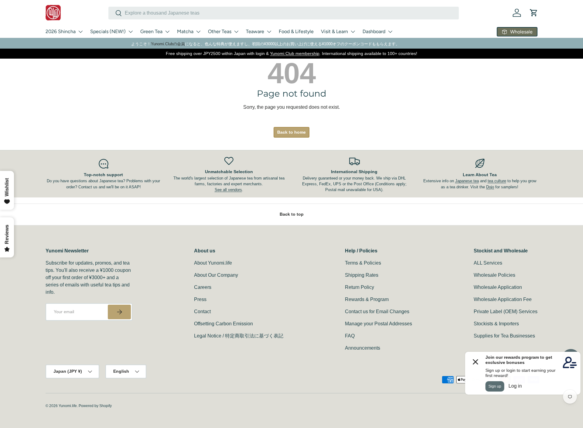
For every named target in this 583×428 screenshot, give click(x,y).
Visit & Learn (334, 31)
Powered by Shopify (95, 406)
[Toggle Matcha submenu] (198, 31)
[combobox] (283, 13)
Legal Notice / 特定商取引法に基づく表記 (238, 335)
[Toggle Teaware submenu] (269, 31)
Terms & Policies (363, 262)
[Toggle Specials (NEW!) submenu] (130, 31)
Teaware (255, 31)
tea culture (497, 181)
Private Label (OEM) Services (505, 311)
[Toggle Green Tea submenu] (167, 31)
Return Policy (359, 287)
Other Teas (219, 31)
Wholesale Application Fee (503, 299)
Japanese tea (467, 181)
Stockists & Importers (496, 323)
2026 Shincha (61, 31)
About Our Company (216, 275)
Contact (202, 311)
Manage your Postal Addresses (378, 323)
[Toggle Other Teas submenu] (236, 31)
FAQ (350, 335)
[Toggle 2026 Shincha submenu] (80, 31)
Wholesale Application (498, 287)
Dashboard (374, 31)
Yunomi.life (68, 406)
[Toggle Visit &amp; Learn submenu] (352, 31)
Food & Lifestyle (296, 31)
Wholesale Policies (494, 275)
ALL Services (488, 262)
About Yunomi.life (213, 262)
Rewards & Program (367, 299)
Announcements (362, 348)
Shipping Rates (361, 275)
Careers (202, 287)
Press (200, 299)
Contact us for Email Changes (377, 311)
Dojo (490, 187)
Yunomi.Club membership (294, 53)
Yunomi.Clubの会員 (168, 44)
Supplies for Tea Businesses (504, 335)
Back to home (291, 132)
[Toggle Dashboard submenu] (390, 31)
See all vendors (228, 189)
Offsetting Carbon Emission (223, 323)
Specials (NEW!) (108, 31)
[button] (533, 12)
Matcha (185, 31)
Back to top (292, 214)
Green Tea (151, 31)
